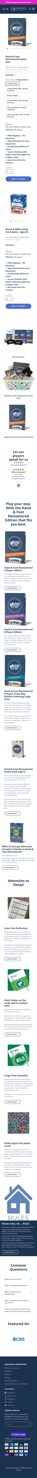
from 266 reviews (17, 465)
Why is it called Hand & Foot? (16, 1285)
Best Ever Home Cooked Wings (16, 1384)
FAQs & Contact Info (12, 1368)
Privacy (7, 1377)
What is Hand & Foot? (13, 1279)
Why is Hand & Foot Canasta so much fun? (17, 1301)
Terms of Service (11, 1381)
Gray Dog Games (17, 1439)
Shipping (8, 1371)
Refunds (8, 1374)
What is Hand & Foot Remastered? (13, 1293)
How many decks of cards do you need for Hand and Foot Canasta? (18, 1310)
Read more (9, 75)
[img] (18, 462)
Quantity (9, 168)
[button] (7, 48)
